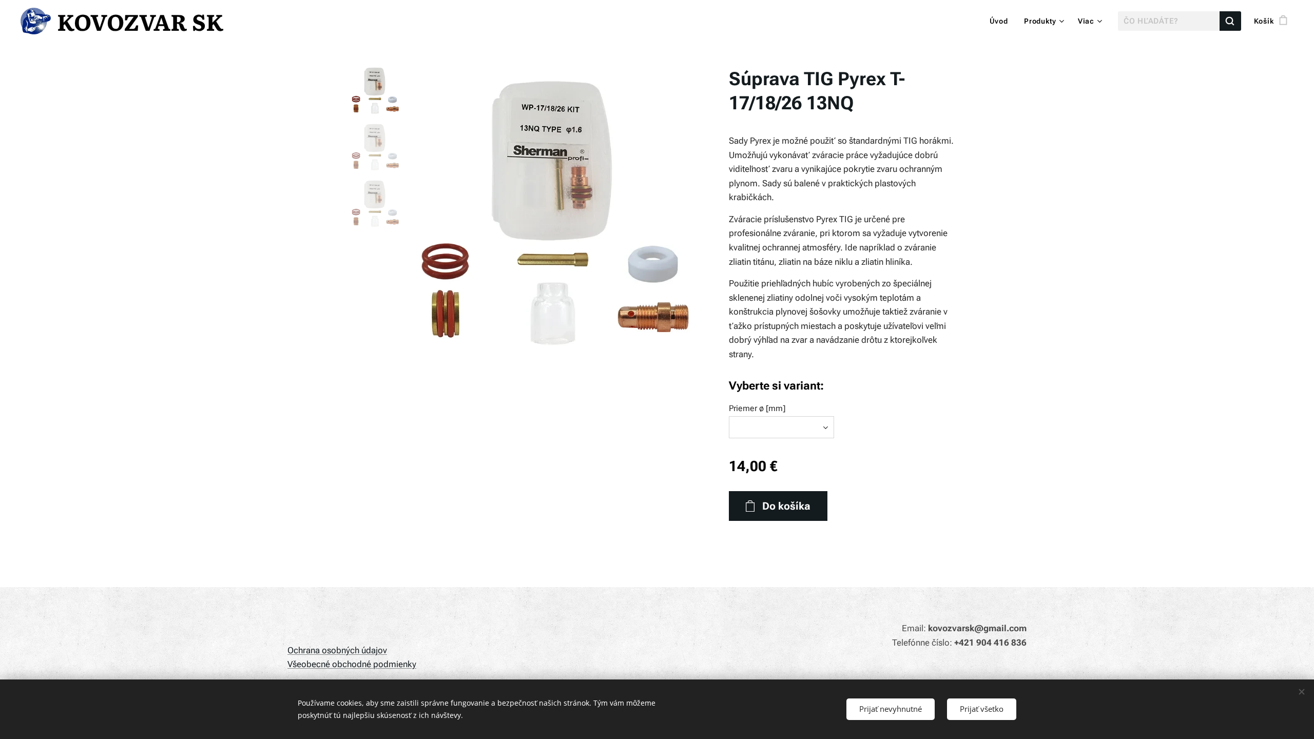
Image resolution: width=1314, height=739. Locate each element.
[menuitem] (1001, 21)
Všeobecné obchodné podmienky (351, 664)
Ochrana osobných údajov (337, 650)
